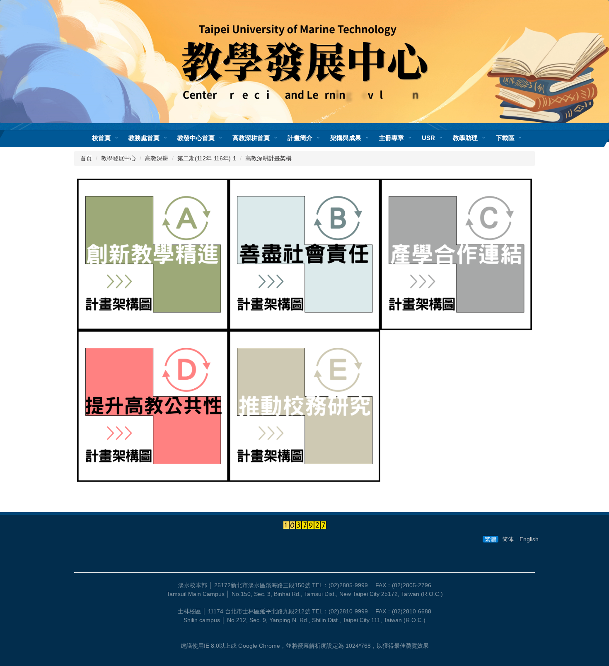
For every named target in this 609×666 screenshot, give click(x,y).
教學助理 (465, 137)
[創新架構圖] (153, 253)
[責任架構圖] (304, 253)
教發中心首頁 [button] (196, 137)
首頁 (86, 158)
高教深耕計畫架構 (268, 158)
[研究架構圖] (304, 405)
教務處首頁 (144, 137)
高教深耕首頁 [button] (251, 137)
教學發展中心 (118, 158)
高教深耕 (156, 158)
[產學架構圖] (456, 253)
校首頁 (101, 137)
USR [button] (428, 137)
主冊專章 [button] (391, 137)
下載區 (505, 137)
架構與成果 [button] (345, 137)
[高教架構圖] (153, 405)
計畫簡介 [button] (300, 137)
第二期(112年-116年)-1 (206, 158)
